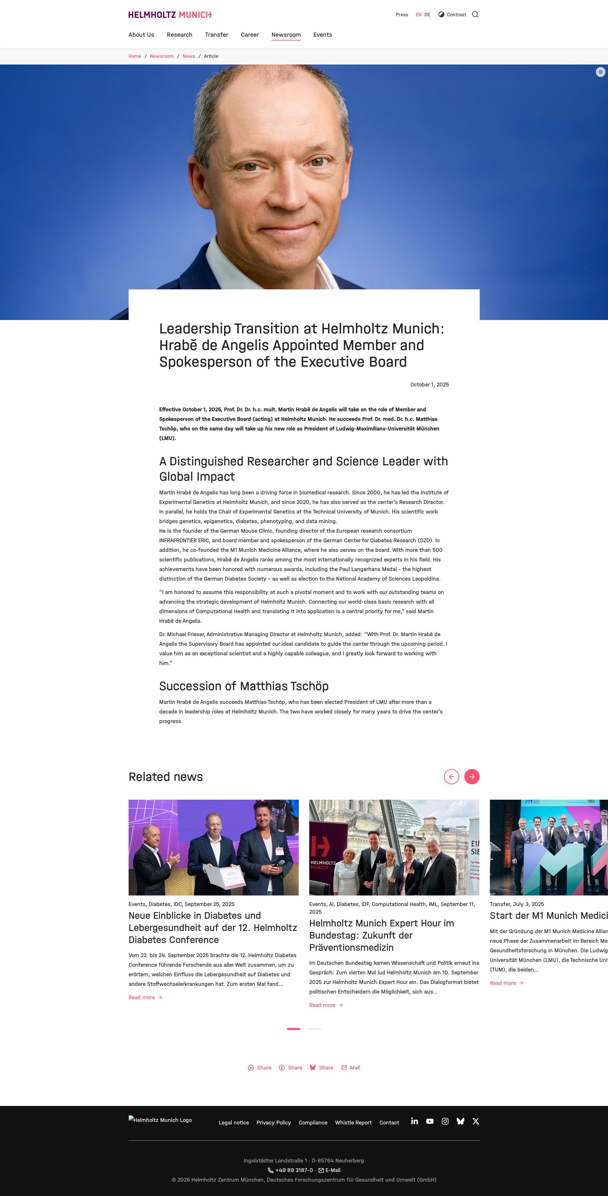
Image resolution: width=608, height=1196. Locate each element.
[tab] (293, 1029)
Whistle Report (353, 1122)
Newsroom (286, 34)
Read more (142, 997)
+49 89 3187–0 (294, 1170)
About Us (141, 34)
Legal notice (234, 1122)
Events (322, 34)
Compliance (313, 1122)
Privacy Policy (274, 1122)
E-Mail (333, 1170)
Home (135, 56)
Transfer (216, 34)
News (189, 56)
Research (179, 34)
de (427, 15)
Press (402, 15)
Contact (389, 1122)
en (419, 15)
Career (250, 34)
